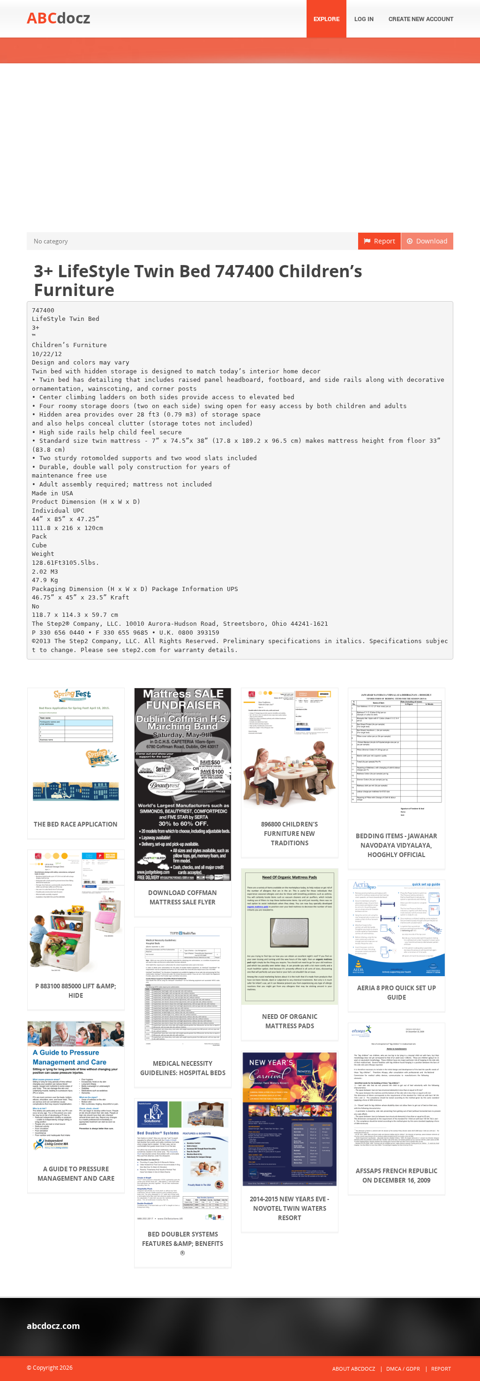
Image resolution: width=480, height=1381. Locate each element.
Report (382, 240)
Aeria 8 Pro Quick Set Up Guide (396, 993)
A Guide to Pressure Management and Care (76, 1174)
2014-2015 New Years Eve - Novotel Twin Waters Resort (289, 1208)
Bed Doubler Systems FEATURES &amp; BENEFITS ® (182, 1243)
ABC (58, 18)
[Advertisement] (240, 147)
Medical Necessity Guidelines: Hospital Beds (182, 1068)
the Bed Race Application (76, 824)
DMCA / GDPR (403, 1368)
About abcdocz (353, 1368)
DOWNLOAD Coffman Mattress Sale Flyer (182, 897)
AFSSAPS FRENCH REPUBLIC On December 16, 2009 (396, 1175)
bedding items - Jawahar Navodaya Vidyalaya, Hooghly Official (396, 845)
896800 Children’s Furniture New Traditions (289, 833)
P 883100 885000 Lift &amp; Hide (75, 991)
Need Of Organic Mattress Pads (289, 1021)
